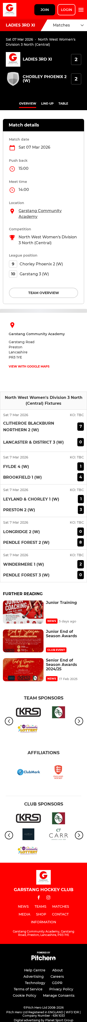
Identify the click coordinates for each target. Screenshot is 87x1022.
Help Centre (34, 970)
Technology (35, 983)
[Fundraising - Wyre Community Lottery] (28, 729)
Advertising (33, 976)
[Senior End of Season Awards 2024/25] (23, 669)
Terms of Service (28, 989)
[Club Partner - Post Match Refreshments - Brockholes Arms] (28, 835)
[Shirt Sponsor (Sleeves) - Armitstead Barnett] (58, 713)
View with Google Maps (29, 366)
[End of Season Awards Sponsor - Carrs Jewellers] (58, 835)
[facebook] (38, 898)
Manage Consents (58, 995)
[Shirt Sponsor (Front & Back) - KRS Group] (28, 713)
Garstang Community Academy (40, 213)
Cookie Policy (24, 995)
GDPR (57, 983)
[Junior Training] (23, 612)
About (57, 970)
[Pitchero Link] (43, 959)
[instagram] (48, 898)
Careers (57, 976)
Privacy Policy (61, 989)
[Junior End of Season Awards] (23, 641)
